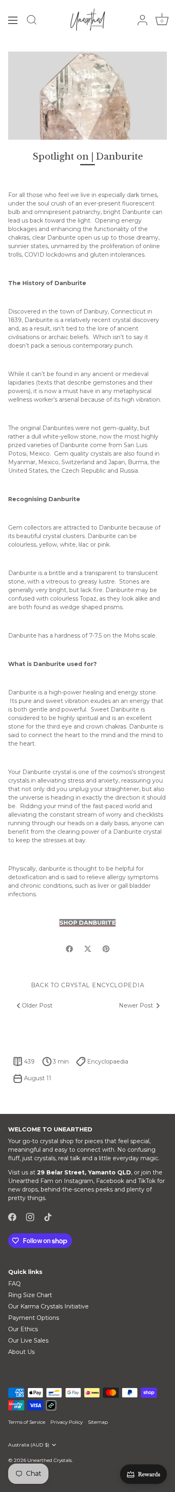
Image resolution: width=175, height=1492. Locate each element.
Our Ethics (23, 1329)
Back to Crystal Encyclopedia (87, 985)
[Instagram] (30, 1216)
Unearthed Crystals (49, 1460)
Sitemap (98, 1422)
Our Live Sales (28, 1340)
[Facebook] (12, 1216)
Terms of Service (26, 1422)
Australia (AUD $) (28, 1445)
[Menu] (13, 20)
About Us (21, 1352)
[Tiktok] (48, 1216)
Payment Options (33, 1317)
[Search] (32, 21)
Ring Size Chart (30, 1295)
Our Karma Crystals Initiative (48, 1306)
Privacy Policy (66, 1422)
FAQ (14, 1283)
